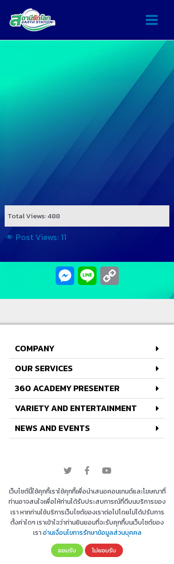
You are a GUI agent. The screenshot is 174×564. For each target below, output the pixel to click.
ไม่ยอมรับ (104, 550)
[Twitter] (68, 470)
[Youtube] (107, 470)
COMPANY (34, 348)
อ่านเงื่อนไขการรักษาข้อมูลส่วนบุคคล (92, 533)
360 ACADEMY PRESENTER (67, 388)
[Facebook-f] (87, 470)
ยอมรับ (67, 550)
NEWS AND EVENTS (52, 428)
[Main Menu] (151, 20)
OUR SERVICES (44, 368)
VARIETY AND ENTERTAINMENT (76, 408)
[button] (87, 349)
